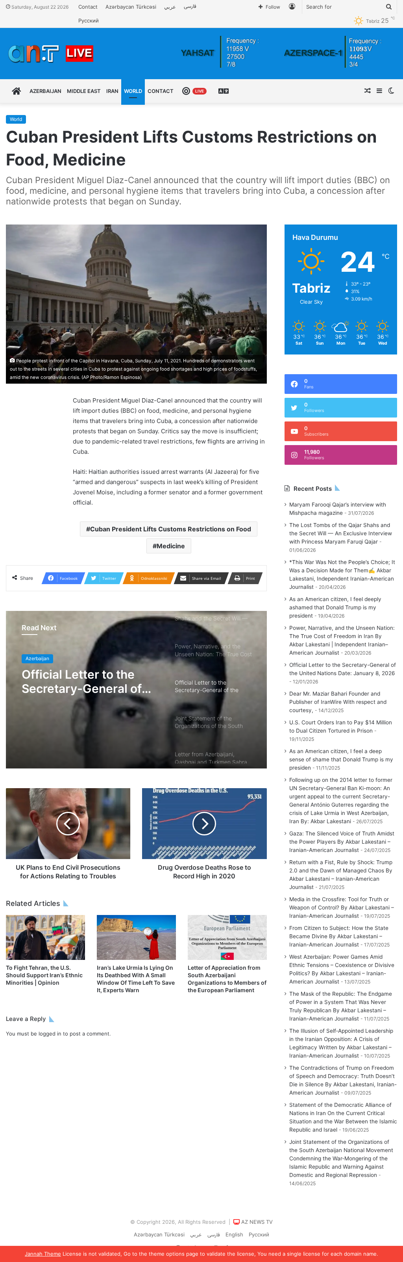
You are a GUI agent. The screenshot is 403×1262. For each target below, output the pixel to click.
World (133, 91)
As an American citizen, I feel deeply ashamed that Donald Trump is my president (335, 607)
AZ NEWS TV (257, 1222)
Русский (88, 20)
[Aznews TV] (51, 53)
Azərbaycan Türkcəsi (130, 7)
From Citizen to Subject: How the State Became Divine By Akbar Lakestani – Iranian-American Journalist (338, 936)
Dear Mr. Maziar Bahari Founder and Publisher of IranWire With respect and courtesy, (337, 701)
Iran (112, 91)
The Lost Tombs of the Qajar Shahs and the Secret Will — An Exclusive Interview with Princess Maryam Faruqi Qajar (340, 533)
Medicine (171, 546)
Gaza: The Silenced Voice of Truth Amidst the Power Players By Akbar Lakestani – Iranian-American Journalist (341, 841)
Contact (88, 7)
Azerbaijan (45, 91)
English (234, 1234)
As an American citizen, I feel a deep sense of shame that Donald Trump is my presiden (341, 759)
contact (161, 91)
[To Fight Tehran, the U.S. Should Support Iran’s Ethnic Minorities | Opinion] (45, 937)
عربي (170, 7)
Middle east (84, 91)
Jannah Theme (43, 1254)
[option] (136, 689)
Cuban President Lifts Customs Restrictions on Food (170, 529)
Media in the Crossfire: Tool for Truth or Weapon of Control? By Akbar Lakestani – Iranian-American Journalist (341, 907)
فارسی (190, 7)
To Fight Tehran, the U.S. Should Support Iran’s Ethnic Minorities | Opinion (44, 975)
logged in (50, 1033)
